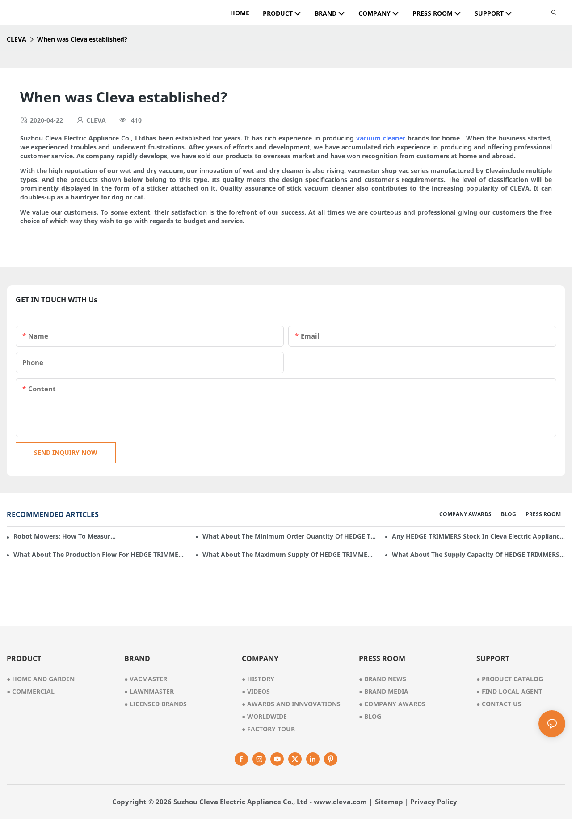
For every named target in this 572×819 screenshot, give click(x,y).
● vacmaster (145, 679)
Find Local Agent (509, 691)
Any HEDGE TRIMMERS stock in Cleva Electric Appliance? (478, 536)
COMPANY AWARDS (465, 514)
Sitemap (389, 801)
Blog (370, 716)
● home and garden (41, 679)
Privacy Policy (433, 801)
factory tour (268, 729)
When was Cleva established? (82, 39)
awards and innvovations (291, 704)
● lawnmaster (149, 691)
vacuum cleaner (380, 138)
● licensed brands (155, 704)
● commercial (31, 691)
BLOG (508, 514)
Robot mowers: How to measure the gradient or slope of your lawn (65, 536)
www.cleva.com (340, 801)
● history (258, 679)
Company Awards (392, 704)
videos (256, 691)
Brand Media (383, 691)
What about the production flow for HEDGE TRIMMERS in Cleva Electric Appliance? (100, 554)
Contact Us (499, 704)
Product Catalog (509, 679)
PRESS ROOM (543, 514)
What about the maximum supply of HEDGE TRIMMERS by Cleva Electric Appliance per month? (289, 554)
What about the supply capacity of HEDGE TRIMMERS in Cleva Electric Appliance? (478, 554)
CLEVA (16, 39)
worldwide (264, 716)
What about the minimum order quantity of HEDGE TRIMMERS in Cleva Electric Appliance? (289, 536)
